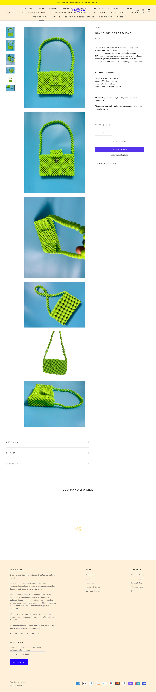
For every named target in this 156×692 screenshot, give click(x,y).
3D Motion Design (93, 591)
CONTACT (11, 453)
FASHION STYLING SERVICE (46, 17)
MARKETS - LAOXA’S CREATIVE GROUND (25, 13)
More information (106, 164)
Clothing (89, 579)
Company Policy (137, 587)
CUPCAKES (66, 8)
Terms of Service (138, 579)
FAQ (133, 591)
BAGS (41, 8)
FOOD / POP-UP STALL (140, 13)
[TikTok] (38, 633)
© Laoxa (22, 682)
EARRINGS (98, 8)
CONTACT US (105, 17)
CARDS (52, 8)
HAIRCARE (113, 8)
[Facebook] (103, 125)
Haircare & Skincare (94, 587)
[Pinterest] (110, 125)
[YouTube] (33, 633)
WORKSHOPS (117, 13)
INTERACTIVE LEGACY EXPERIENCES (68, 13)
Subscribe (19, 662)
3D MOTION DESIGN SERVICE (79, 17)
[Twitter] (106, 125)
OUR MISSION (13, 442)
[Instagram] (22, 633)
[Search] (143, 10)
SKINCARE (128, 8)
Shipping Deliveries (138, 575)
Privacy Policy (136, 583)
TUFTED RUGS (98, 13)
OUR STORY (28, 8)
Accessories (90, 575)
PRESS (120, 17)
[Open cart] (149, 10)
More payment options (119, 155)
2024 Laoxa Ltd (16, 685)
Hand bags (90, 583)
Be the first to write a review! (78, 549)
